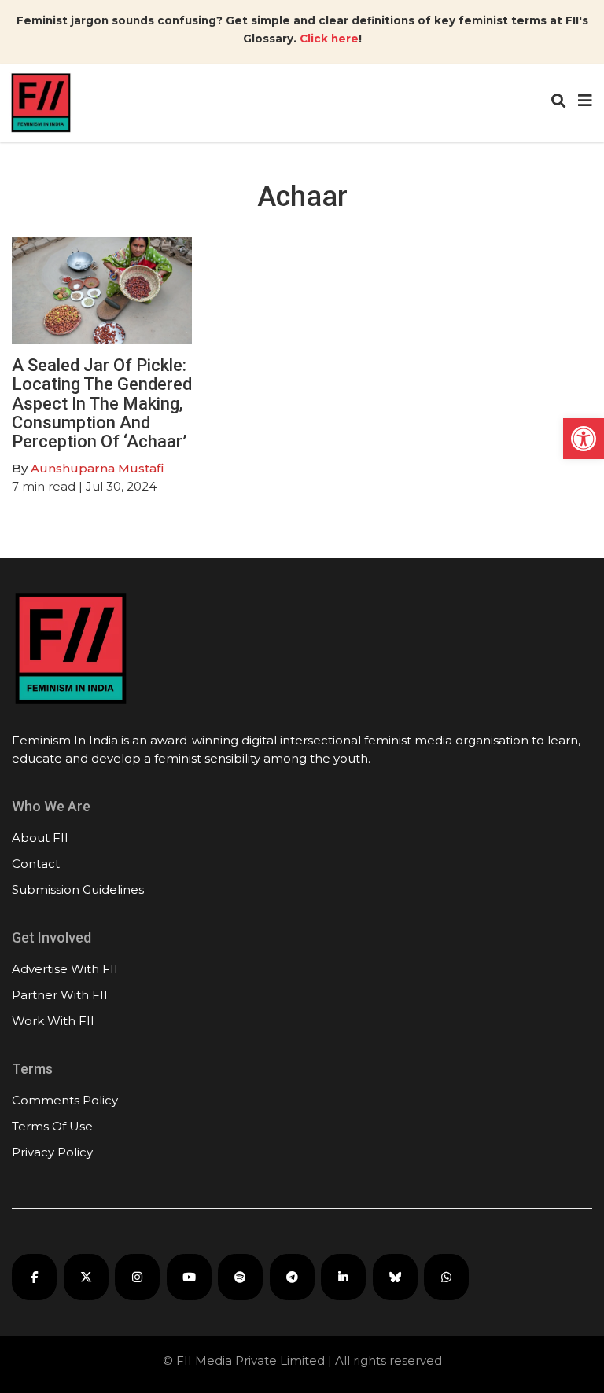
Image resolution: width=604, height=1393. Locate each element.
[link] (583, 438)
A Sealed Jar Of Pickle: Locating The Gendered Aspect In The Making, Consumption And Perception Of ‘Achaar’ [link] (102, 403)
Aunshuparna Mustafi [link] (97, 468)
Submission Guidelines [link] (78, 889)
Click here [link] (329, 38)
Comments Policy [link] (65, 1100)
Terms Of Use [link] (52, 1126)
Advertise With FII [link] (65, 968)
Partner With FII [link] (60, 994)
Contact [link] (36, 863)
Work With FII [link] (53, 1020)
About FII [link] (40, 837)
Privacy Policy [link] (52, 1152)
